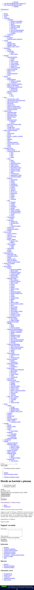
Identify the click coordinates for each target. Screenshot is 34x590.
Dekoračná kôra (15, 446)
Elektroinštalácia (11, 79)
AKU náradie (14, 318)
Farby (5, 97)
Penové (12, 123)
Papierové (13, 121)
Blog (5, 558)
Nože (12, 356)
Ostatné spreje (11, 105)
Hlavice (13, 284)
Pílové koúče (14, 371)
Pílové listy (13, 372)
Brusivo (9, 268)
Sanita (8, 75)
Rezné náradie (11, 368)
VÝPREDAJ (7, 440)
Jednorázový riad (11, 254)
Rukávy (13, 194)
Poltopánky (14, 206)
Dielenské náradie (12, 278)
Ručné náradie (7, 266)
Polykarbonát (10, 416)
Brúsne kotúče (14, 271)
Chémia (6, 40)
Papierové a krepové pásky (14, 124)
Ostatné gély (14, 66)
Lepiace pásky (7, 111)
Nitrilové (13, 190)
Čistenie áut (10, 34)
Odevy (9, 158)
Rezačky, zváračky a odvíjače (15, 136)
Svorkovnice (14, 82)
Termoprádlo (10, 248)
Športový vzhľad (15, 209)
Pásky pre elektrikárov (13, 85)
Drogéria (6, 55)
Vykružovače (14, 377)
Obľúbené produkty (9, 567)
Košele (12, 245)
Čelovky (9, 428)
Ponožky (9, 238)
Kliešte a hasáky (15, 289)
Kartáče (13, 286)
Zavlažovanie (10, 459)
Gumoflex (10, 413)
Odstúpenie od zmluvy (10, 552)
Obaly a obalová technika (10, 130)
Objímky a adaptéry (16, 81)
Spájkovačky (14, 309)
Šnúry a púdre (14, 392)
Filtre (12, 155)
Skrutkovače (14, 308)
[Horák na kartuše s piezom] (11, 477)
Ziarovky (9, 93)
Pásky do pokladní (12, 260)
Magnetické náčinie (16, 292)
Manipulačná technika (13, 321)
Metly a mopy (14, 54)
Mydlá (9, 72)
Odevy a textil (7, 232)
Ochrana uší (10, 227)
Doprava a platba (8, 556)
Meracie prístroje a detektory (14, 84)
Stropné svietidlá (11, 435)
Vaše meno (3, 529)
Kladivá (13, 287)
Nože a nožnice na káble (17, 347)
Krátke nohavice (15, 166)
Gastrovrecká (10, 133)
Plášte (12, 172)
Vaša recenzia (4, 536)
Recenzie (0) (7, 506)
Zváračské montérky (16, 176)
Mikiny (12, 242)
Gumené (13, 182)
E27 (12, 94)
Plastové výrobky (15, 447)
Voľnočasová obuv (15, 212)
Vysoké (12, 214)
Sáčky (8, 137)
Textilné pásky (11, 127)
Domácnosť (7, 48)
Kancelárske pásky (12, 115)
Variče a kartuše (11, 452)
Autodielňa (10, 19)
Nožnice (13, 296)
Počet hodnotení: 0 (5, 502)
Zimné (12, 197)
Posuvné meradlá (15, 327)
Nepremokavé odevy (16, 167)
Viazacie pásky (14, 312)
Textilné (13, 196)
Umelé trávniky (15, 449)
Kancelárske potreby (12, 256)
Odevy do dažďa (11, 236)
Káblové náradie (15, 320)
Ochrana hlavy (11, 217)
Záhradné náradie (11, 453)
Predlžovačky (14, 88)
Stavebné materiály (12, 419)
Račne (12, 305)
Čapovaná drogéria (12, 57)
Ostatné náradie (15, 297)
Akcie (5, 16)
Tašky (8, 140)
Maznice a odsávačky (16, 22)
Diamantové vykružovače (17, 369)
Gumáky (13, 205)
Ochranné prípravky (12, 73)
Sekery (12, 456)
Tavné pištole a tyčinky (17, 311)
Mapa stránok (7, 579)
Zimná (12, 215)
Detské (12, 181)
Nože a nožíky (11, 353)
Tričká (12, 247)
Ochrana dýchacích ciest (13, 151)
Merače (12, 24)
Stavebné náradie (11, 380)
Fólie (8, 132)
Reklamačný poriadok (9, 553)
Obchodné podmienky (10, 549)
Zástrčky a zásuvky (12, 91)
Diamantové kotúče (16, 272)
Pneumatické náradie (12, 363)
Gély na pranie (14, 63)
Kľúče (12, 290)
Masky (12, 157)
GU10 (12, 96)
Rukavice (9, 178)
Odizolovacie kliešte (16, 348)
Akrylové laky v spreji (13, 99)
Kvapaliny (10, 37)
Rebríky (9, 417)
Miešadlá (13, 384)
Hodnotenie (4, 539)
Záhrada (6, 441)
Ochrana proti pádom (12, 229)
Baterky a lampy (11, 426)
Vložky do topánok (16, 211)
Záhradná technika (15, 457)
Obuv (8, 200)
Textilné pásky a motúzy (13, 129)
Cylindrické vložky (16, 422)
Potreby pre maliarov (9, 263)
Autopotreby (7, 36)
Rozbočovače (14, 90)
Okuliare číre (14, 221)
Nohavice (9, 235)
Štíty (12, 224)
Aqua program (14, 460)
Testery (12, 351)
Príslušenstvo (14, 362)
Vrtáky (12, 375)
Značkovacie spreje (12, 109)
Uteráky (9, 250)
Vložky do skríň (15, 402)
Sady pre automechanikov (17, 30)
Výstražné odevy (15, 173)
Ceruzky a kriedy (15, 381)
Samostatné (14, 434)
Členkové (13, 202)
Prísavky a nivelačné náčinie (18, 390)
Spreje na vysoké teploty (13, 106)
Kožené (13, 187)
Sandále (13, 208)
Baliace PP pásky (11, 114)
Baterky (9, 425)
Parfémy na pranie (15, 67)
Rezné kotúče (14, 275)
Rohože (9, 49)
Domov (6, 13)
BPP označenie (11, 149)
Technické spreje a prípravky (14, 39)
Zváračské (13, 199)
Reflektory (10, 432)
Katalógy (6, 547)
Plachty (9, 134)
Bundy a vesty (14, 241)
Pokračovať (4, 541)
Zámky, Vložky (11, 420)
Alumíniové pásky (12, 112)
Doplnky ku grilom (12, 450)
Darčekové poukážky (9, 578)
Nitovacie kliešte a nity (16, 293)
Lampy (9, 429)
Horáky (13, 360)
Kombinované (14, 185)
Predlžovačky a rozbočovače (14, 87)
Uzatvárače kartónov (12, 142)
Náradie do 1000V (15, 345)
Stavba (6, 404)
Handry (13, 52)
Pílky (12, 300)
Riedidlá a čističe (11, 45)
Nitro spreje (10, 103)
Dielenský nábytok (15, 281)
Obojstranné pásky (12, 120)
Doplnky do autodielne (17, 21)
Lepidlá (9, 42)
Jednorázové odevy (16, 163)
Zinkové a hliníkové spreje (14, 108)
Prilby (12, 218)
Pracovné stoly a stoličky (17, 303)
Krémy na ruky (11, 70)
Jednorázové (14, 184)
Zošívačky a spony (15, 314)
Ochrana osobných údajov (11, 550)
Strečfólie (9, 139)
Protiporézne (14, 193)
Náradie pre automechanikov (14, 329)
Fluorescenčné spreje (12, 102)
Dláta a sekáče (14, 283)
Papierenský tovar (8, 253)
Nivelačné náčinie (15, 386)
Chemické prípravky (12, 443)
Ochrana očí (10, 220)
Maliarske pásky (11, 117)
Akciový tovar (7, 575)
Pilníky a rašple (15, 302)
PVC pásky (10, 126)
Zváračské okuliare (15, 226)
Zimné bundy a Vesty (16, 175)
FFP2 (12, 152)
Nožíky (12, 294)
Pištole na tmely (15, 387)
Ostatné (9, 257)
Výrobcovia (7, 576)
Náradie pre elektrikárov (13, 344)
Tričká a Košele (11, 244)
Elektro (6, 76)
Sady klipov (14, 28)
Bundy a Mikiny (11, 239)
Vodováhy (13, 395)
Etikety (12, 60)
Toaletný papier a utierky (13, 262)
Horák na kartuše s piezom (11, 474)
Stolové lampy (14, 431)
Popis (5, 505)
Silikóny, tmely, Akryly (13, 46)
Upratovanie (10, 51)
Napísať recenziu (15, 502)
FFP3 (12, 154)
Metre (12, 324)
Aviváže (13, 58)
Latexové (13, 188)
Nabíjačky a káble (15, 27)
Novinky (6, 15)
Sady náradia (14, 306)
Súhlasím (4, 586)
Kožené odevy (14, 164)
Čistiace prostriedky (12, 69)
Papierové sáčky (11, 259)
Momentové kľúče (15, 25)
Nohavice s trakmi (15, 170)
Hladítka (13, 383)
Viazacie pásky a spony (13, 143)
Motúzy (9, 118)
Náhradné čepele (15, 354)
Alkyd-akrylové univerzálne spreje (16, 100)
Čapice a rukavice (12, 233)
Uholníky (13, 393)
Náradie (13, 365)
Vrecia (9, 145)
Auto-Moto (7, 18)
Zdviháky (13, 33)
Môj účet (6, 564)
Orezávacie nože (15, 357)
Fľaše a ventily (14, 61)
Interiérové (13, 437)
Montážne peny (11, 43)
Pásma (12, 326)
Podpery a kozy (15, 389)
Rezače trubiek (14, 374)
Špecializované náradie (17, 31)
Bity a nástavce (14, 280)
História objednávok (9, 566)
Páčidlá (12, 299)
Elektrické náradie (12, 317)
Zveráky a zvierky (15, 315)
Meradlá (9, 323)
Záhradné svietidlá (12, 438)
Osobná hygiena (15, 64)
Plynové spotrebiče (12, 359)
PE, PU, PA (14, 191)
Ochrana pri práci (8, 148)
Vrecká (9, 146)
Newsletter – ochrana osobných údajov (14, 555)
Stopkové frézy (14, 277)
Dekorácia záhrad (11, 444)
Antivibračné (14, 179)
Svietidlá (6, 423)
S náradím (13, 399)
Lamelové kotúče (15, 274)
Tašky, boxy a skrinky (13, 396)
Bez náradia (14, 398)
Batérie (9, 78)
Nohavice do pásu (15, 169)
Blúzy (12, 160)
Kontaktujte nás (8, 573)
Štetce (8, 265)
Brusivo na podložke (16, 269)
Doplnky (13, 161)
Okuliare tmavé (15, 223)
